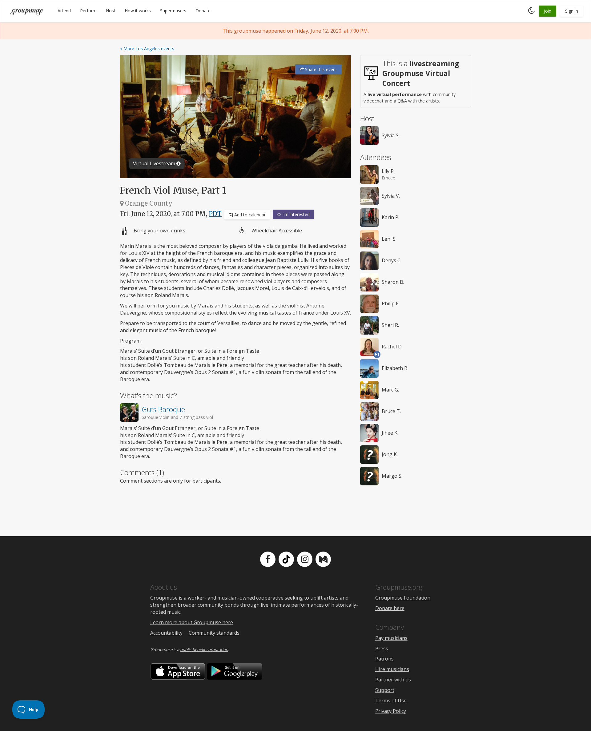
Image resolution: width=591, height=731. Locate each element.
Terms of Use (391, 700)
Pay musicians (391, 638)
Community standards (214, 632)
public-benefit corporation (204, 649)
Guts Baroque (163, 409)
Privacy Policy (390, 711)
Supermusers (173, 11)
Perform (88, 11)
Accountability (166, 632)
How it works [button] (138, 11)
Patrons (384, 658)
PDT (215, 214)
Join (547, 11)
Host (110, 11)
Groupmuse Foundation (402, 597)
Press (381, 648)
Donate (203, 11)
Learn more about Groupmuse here (191, 622)
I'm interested (295, 214)
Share (320, 69)
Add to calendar (249, 215)
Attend (64, 11)
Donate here (389, 608)
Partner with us (393, 679)
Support (384, 690)
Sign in (571, 11)
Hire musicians (392, 669)
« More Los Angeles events (147, 48)
